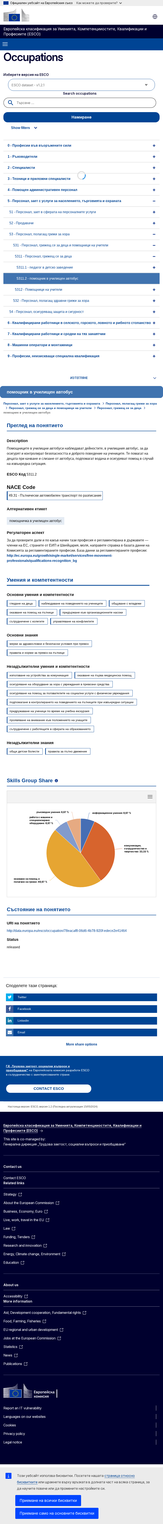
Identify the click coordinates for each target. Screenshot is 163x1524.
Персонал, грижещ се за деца (119, 408)
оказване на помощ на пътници (32, 612)
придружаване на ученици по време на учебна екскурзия (49, 711)
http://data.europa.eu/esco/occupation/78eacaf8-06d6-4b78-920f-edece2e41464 (67, 931)
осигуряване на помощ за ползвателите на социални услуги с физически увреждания (69, 693)
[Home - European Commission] (16, 15)
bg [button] (155, 16)
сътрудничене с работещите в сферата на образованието (50, 729)
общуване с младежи (126, 603)
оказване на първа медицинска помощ (104, 675)
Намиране (81, 117)
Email (21, 1032)
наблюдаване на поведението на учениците (72, 603)
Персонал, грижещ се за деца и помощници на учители (50, 408)
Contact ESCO (14, 1178)
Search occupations (80, 93)
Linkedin (23, 1020)
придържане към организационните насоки (92, 612)
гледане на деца (21, 603)
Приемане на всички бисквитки (48, 1500)
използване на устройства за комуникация (39, 675)
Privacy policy (14, 1433)
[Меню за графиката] (150, 796)
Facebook (24, 1009)
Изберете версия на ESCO (26, 74)
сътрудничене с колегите (27, 621)
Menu (5, 44)
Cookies (9, 1425)
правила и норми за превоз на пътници (37, 652)
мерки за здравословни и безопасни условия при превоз (49, 643)
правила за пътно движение (67, 751)
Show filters (20, 128)
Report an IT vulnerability (22, 1408)
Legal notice (12, 1442)
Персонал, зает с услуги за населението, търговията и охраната (51, 403)
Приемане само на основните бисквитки (57, 1513)
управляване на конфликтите (73, 621)
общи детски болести (24, 751)
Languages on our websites (24, 1416)
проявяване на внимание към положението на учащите (48, 720)
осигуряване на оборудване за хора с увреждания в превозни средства (59, 684)
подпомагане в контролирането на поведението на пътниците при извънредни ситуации (71, 702)
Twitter (22, 997)
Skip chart (81, 798)
